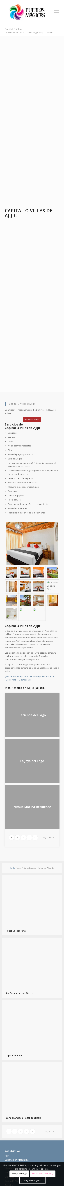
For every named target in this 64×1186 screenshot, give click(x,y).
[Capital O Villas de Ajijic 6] (25, 586)
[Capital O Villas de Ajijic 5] (11, 586)
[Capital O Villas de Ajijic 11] (39, 600)
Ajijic (7, 1155)
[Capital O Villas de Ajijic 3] (39, 573)
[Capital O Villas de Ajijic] (39, 614)
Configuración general (32, 1180)
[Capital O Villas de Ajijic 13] (11, 614)
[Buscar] (48, 12)
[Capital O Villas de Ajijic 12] (52, 600)
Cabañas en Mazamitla (17, 1159)
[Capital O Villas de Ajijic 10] (25, 600)
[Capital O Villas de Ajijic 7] (39, 586)
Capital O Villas (13, 29)
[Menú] (55, 12)
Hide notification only (42, 1173)
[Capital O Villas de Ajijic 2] (25, 573)
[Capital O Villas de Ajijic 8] (52, 586)
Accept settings (19, 1173)
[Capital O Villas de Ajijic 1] (32, 543)
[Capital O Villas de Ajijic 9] (11, 600)
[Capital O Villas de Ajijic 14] (25, 614)
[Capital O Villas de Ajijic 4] (52, 573)
